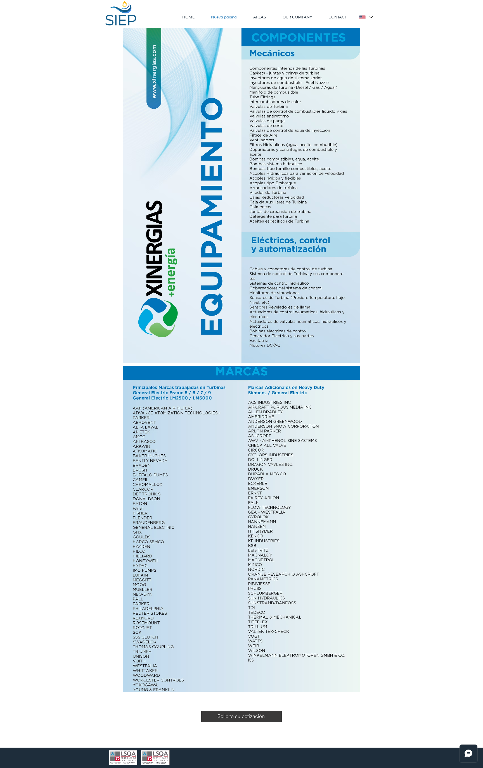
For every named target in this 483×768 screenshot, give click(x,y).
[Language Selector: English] (366, 17)
